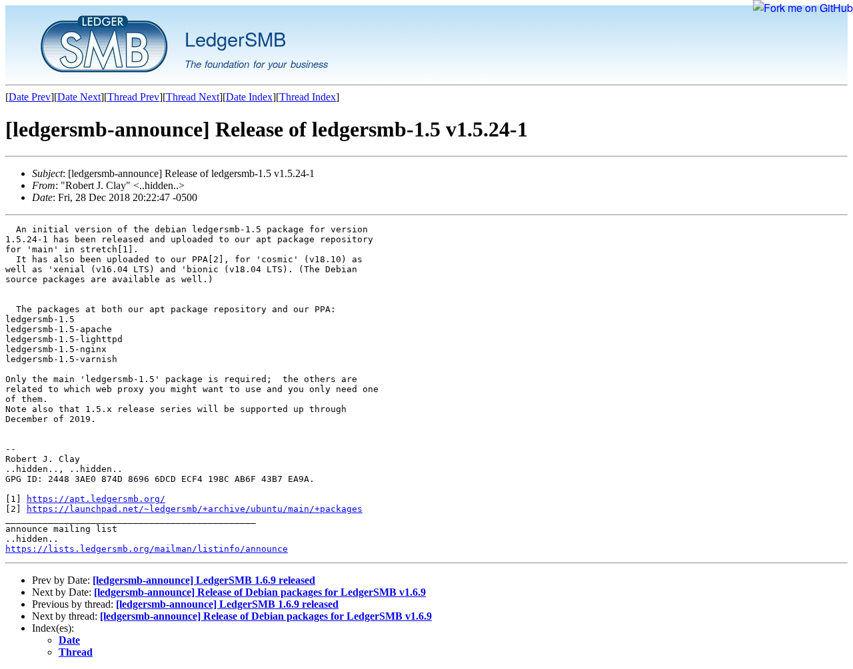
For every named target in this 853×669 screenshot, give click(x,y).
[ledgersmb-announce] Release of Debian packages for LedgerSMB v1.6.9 (260, 592)
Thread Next (192, 97)
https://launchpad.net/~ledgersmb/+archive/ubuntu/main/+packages (195, 509)
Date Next (79, 97)
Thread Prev (133, 97)
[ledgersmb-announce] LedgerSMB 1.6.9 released (204, 580)
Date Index (249, 97)
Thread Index (307, 97)
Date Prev (30, 97)
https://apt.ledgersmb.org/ (96, 499)
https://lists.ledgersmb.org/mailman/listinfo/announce (146, 549)
